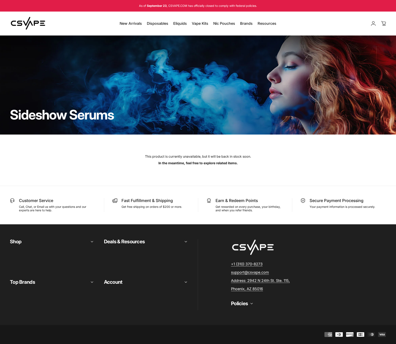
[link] (260, 280)
